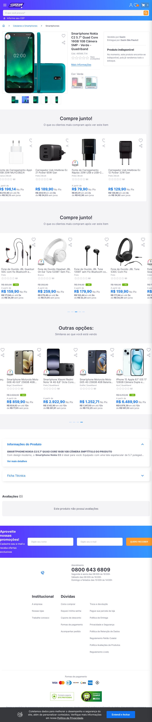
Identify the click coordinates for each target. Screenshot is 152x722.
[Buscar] (146, 13)
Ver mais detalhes (17, 461)
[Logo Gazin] (16, 5)
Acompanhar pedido (71, 631)
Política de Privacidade (70, 718)
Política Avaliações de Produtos (105, 645)
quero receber (139, 542)
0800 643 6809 (90, 570)
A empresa (37, 604)
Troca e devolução (99, 604)
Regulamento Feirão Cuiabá (103, 638)
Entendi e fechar (121, 714)
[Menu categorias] (5, 5)
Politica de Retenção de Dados (105, 631)
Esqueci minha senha (71, 611)
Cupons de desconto (71, 617)
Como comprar (68, 604)
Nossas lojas (38, 611)
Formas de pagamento (72, 624)
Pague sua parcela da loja (102, 611)
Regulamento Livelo (99, 652)
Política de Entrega (99, 617)
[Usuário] (131, 5)
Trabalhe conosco (40, 617)
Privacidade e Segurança (102, 624)
